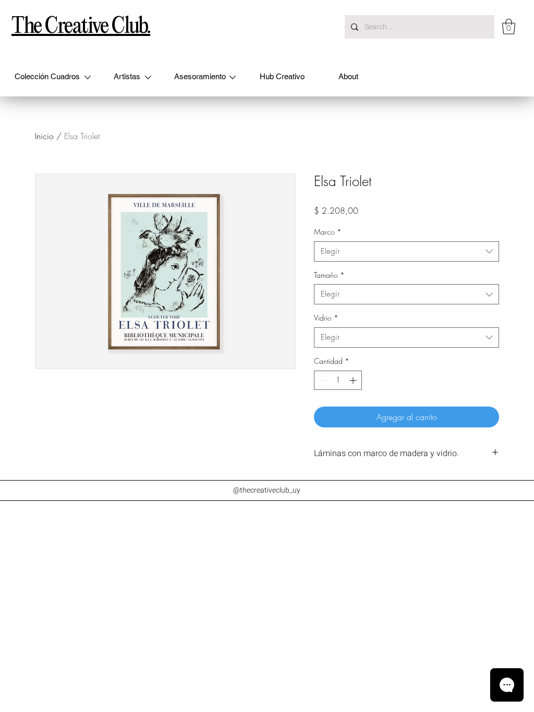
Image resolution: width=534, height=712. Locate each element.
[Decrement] (322, 380)
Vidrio (326, 318)
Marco (328, 232)
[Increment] (353, 380)
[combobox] (406, 251)
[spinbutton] (338, 380)
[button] (508, 26)
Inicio (44, 136)
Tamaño (329, 275)
